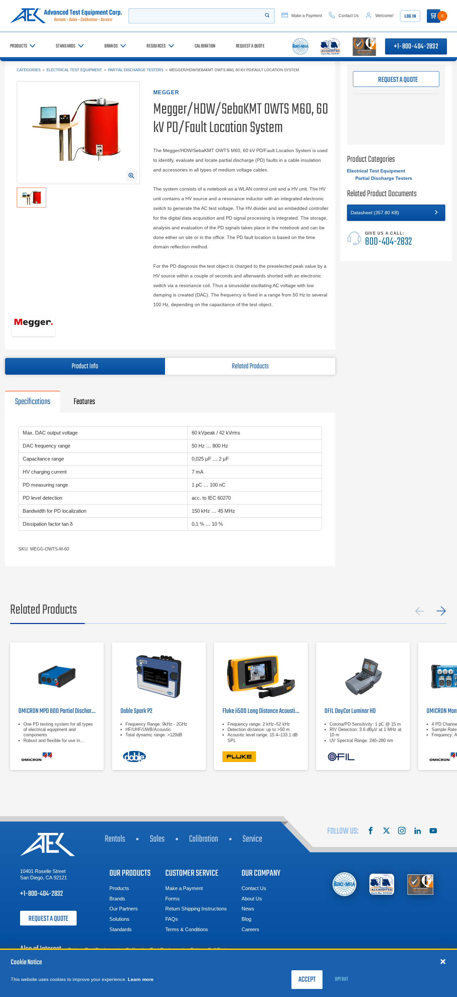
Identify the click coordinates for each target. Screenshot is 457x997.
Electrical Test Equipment (74, 70)
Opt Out (341, 979)
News (248, 908)
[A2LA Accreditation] (382, 884)
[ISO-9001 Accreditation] (420, 884)
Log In (410, 16)
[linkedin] (417, 831)
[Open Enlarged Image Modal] (131, 175)
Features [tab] (84, 401)
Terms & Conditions (186, 929)
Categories (28, 70)
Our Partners (123, 908)
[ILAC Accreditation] (344, 884)
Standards (120, 929)
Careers (250, 929)
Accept (306, 979)
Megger (166, 92)
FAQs (171, 919)
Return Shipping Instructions (196, 908)
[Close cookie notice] (443, 961)
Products (119, 888)
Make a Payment (184, 888)
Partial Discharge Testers (135, 70)
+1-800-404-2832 (416, 46)
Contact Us (254, 888)
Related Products (250, 366)
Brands (117, 898)
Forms (172, 898)
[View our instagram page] (401, 831)
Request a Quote (48, 918)
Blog (246, 919)
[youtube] (433, 831)
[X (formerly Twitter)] (386, 831)
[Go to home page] (66, 16)
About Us (252, 898)
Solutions (119, 919)
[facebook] (370, 831)
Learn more (141, 979)
